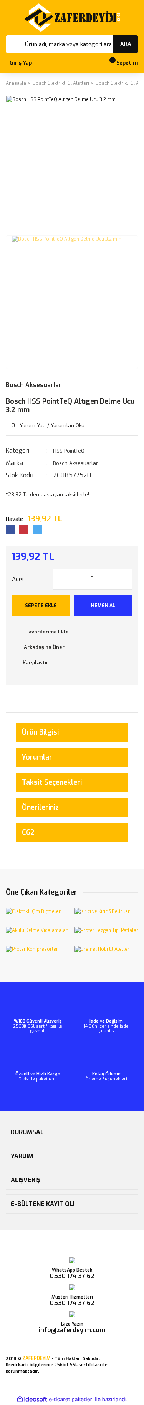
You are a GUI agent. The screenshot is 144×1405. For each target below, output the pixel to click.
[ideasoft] (32, 1399)
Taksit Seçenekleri (52, 782)
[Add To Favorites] (72, 632)
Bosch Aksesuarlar (33, 385)
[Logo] (72, 17)
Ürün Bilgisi (40, 732)
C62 (28, 832)
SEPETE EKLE (41, 606)
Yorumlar (37, 757)
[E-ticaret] (71, 1399)
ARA (125, 44)
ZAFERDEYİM (36, 1358)
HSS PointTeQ (68, 451)
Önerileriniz (40, 807)
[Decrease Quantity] (59, 579)
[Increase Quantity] (126, 579)
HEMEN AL (103, 606)
